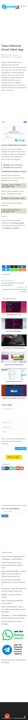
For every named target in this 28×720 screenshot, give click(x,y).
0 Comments (17, 57)
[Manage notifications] (24, 717)
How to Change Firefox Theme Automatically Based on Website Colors (12, 565)
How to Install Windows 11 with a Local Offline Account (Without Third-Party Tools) (13, 609)
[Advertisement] (14, 25)
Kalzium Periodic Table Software (14, 365)
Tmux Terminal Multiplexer (14, 331)
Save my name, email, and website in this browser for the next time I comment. (13, 441)
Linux (16, 55)
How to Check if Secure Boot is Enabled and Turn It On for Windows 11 (13, 582)
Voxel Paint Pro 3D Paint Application (14, 348)
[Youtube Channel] (18, 468)
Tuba (5, 274)
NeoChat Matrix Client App (14, 381)
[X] (14, 266)
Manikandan (7, 57)
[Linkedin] (22, 266)
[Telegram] (6, 269)
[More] (22, 269)
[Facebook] (6, 266)
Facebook (16, 228)
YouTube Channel (18, 223)
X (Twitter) (7, 228)
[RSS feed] (22, 468)
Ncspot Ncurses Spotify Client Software (14, 398)
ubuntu (8, 274)
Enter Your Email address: (10, 509)
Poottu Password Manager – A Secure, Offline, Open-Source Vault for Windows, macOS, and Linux (13, 573)
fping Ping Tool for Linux (14, 314)
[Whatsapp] (14, 269)
